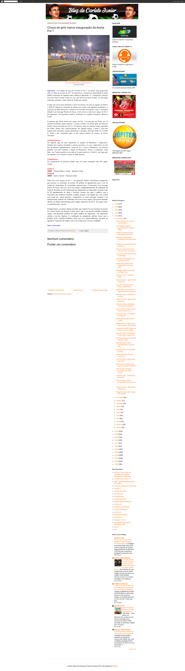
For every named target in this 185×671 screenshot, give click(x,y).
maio (118, 415)
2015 (116, 449)
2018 (116, 440)
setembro (119, 403)
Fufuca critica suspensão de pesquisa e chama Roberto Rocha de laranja (123, 541)
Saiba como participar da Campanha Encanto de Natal (124, 265)
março (118, 421)
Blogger (114, 666)
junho (118, 412)
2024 (116, 210)
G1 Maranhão (119, 496)
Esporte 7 (117, 488)
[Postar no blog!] (82, 231)
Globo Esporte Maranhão (122, 501)
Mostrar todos (132, 649)
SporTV (116, 527)
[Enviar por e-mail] (80, 231)
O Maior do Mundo (121, 584)
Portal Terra (118, 517)
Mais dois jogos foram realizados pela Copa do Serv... (125, 344)
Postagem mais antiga (99, 290)
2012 (116, 458)
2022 (116, 216)
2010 (116, 464)
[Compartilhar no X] (84, 231)
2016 (116, 446)
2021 (116, 431)
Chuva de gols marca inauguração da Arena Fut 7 (125, 382)
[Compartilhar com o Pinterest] (88, 231)
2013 (116, 455)
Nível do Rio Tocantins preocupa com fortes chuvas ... (124, 370)
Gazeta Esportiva (120, 499)
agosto (118, 406)
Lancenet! (117, 512)
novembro (120, 397)
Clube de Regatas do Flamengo (125, 486)
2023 (116, 213)
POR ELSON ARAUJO (122, 558)
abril (118, 418)
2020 (116, 434)
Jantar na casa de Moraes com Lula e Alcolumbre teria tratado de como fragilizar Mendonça (124, 587)
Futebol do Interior (120, 491)
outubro (119, 400)
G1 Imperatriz (118, 494)
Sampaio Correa (119, 520)
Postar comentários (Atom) (62, 294)
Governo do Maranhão (122, 507)
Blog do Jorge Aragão (122, 629)
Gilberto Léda (119, 538)
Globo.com (118, 504)
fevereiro (119, 424)
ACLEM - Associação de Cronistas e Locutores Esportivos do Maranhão (122, 474)
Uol (115, 529)
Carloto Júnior (119, 606)
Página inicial (78, 290)
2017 (116, 443)
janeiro (119, 427)
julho (118, 409)
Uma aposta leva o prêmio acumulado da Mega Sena (128, 609)
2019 (116, 437)
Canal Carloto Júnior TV (122, 479)
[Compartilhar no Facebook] (86, 231)
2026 (116, 204)
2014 (116, 452)
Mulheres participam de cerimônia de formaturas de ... (126, 239)
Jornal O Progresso (120, 509)
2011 (116, 461)
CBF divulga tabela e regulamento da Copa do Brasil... (125, 227)
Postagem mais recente (56, 290)
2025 (116, 207)
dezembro (120, 218)
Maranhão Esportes (121, 515)
